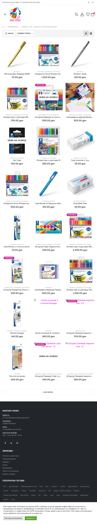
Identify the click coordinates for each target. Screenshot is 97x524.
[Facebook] (88, 2)
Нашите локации (9, 474)
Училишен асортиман (52, 72)
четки (13, 499)
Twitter (11, 443)
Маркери (17, 72)
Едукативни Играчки (45, 115)
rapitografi (15, 491)
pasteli (62, 486)
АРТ (49, 491)
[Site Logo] (15, 14)
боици (45, 495)
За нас (5, 465)
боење (33, 495)
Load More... (48, 392)
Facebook (5, 443)
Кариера (6, 462)
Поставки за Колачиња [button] (13, 518)
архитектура (24, 495)
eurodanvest (13, 486)
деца (58, 495)
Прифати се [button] (30, 518)
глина (52, 495)
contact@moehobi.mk (12, 429)
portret (6, 491)
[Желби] (88, 14)
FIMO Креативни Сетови (29, 486)
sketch (24, 491)
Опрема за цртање (17, 158)
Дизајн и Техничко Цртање (62, 491)
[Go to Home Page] (3, 26)
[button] (5, 14)
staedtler (32, 491)
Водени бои (40, 244)
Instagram (17, 443)
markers (54, 486)
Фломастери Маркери (11, 495)
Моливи (10, 331)
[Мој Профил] (82, 14)
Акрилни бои (80, 331)
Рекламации (7, 468)
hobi (41, 486)
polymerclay (84, 486)
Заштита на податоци (11, 471)
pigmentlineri (73, 486)
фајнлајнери (84, 495)
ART (5, 486)
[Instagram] (92, 2)
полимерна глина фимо (70, 495)
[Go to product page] (17, 54)
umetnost (42, 491)
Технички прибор (48, 201)
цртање (6, 499)
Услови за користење (11, 456)
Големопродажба (9, 459)
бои (39, 495)
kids (46, 486)
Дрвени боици (40, 374)
